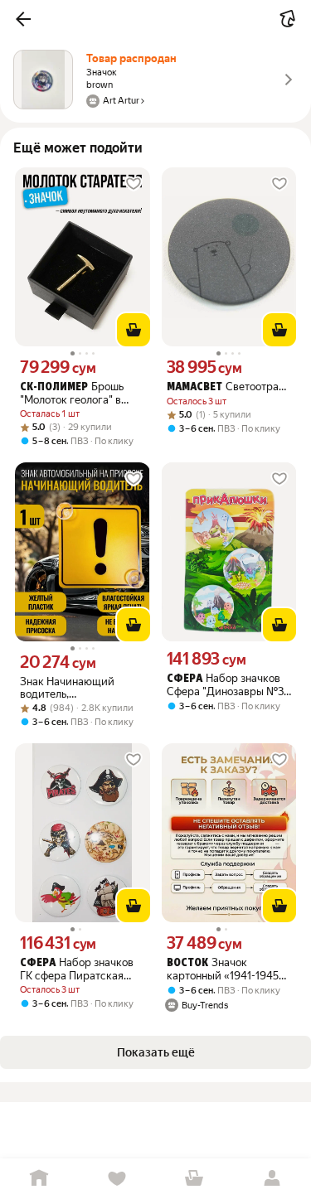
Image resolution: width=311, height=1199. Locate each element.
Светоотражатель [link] (229, 386)
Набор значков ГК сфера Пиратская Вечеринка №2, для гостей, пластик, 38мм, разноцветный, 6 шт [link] (77, 969)
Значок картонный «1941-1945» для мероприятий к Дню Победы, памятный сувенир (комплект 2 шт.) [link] (228, 969)
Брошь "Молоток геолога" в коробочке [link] (72, 393)
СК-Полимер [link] (54, 387)
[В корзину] (133, 330)
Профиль (272, 1178)
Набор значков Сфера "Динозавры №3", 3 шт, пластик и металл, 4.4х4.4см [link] (228, 685)
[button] (23, 19)
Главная (39, 1178)
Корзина (195, 1178)
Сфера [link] (184, 679)
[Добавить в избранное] (133, 184)
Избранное (117, 1178)
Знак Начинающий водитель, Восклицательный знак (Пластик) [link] (77, 687)
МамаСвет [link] (194, 387)
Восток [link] (187, 963)
